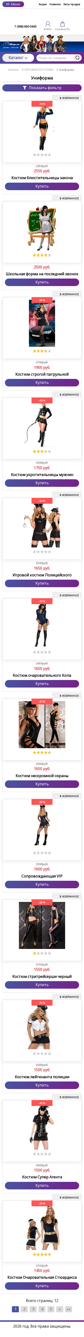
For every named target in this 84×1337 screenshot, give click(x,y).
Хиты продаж (71, 4)
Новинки (55, 4)
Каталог (16, 57)
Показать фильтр (45, 87)
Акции (43, 4)
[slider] (42, 155)
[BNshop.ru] (42, 15)
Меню (15, 4)
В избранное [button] (69, 98)
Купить (42, 186)
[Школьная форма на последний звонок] (42, 227)
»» (68, 1309)
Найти (77, 57)
